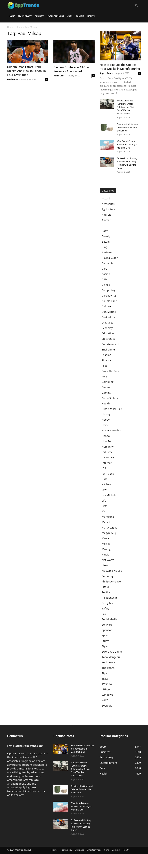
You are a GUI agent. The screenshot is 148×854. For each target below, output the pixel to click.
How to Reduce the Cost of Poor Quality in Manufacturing (82, 748)
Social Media (109, 619)
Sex (104, 614)
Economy (107, 328)
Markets (107, 522)
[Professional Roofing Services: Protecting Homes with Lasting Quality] (107, 162)
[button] (136, 5)
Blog (104, 247)
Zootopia (107, 705)
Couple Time (109, 301)
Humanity (108, 446)
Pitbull (106, 587)
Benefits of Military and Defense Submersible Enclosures (128, 127)
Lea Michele (109, 495)
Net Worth (108, 560)
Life (104, 500)
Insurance (108, 457)
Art (103, 225)
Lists (104, 506)
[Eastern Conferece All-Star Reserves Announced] (74, 51)
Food (105, 365)
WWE (105, 700)
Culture (106, 306)
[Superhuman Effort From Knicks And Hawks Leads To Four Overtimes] (27, 51)
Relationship (109, 597)
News (105, 565)
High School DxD (112, 409)
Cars (69, 16)
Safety (105, 608)
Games (106, 387)
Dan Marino (109, 311)
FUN (104, 376)
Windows (107, 694)
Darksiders (108, 317)
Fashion (106, 355)
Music (105, 554)
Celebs (106, 284)
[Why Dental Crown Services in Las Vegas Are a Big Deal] (107, 145)
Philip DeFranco (111, 581)
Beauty (106, 236)
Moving (106, 549)
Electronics (108, 338)
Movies (106, 543)
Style (105, 646)
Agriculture (108, 209)
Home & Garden (111, 430)
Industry (107, 452)
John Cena (108, 473)
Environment (109, 349)
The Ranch (108, 667)
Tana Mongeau (111, 657)
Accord (106, 198)
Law (104, 489)
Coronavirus (109, 295)
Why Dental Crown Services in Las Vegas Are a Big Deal (127, 144)
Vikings (106, 689)
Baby (105, 231)
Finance (106, 360)
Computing (108, 290)
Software (107, 624)
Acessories (108, 204)
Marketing (108, 516)
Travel (105, 678)
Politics (106, 592)
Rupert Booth (106, 73)
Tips (104, 673)
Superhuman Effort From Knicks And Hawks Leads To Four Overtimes (26, 71)
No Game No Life (112, 570)
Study (105, 641)
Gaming (80, 16)
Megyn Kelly (109, 533)
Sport (105, 635)
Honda (106, 436)
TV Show (107, 684)
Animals (107, 220)
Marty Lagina (109, 527)
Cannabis (107, 263)
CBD (104, 279)
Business (39, 16)
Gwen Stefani (110, 398)
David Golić (12, 79)
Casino (106, 274)
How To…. (107, 441)
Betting (106, 241)
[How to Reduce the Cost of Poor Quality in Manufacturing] (120, 45)
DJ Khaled (108, 322)
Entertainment (55, 16)
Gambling (108, 382)
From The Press (111, 371)
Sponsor (107, 630)
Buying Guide (110, 257)
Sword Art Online (112, 651)
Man (104, 511)
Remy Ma (107, 603)
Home (12, 16)
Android (107, 214)
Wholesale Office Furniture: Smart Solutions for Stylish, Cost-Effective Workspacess (127, 107)
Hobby (106, 419)
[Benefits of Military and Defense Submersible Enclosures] (107, 128)
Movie (105, 538)
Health (91, 16)
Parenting (108, 576)
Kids (104, 479)
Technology (25, 16)
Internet (107, 462)
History (106, 414)
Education (108, 333)
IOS (104, 468)
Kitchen (106, 484)
